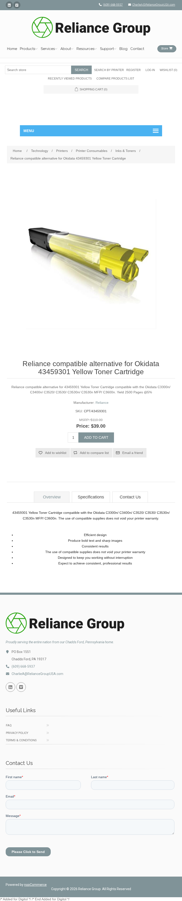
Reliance (102, 402)
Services (48, 49)
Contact (137, 49)
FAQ (9, 725)
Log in (150, 70)
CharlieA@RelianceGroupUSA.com (153, 4)
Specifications (91, 497)
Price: (83, 426)
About (65, 49)
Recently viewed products (70, 78)
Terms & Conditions (21, 740)
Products (27, 49)
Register (133, 70)
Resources (85, 49)
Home (12, 49)
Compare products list (115, 78)
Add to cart (96, 437)
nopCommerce (35, 885)
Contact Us (130, 497)
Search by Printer (109, 70)
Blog (123, 49)
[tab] (51, 497)
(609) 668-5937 (113, 4)
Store (164, 48)
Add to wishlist (55, 453)
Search (81, 70)
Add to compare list (94, 453)
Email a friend (132, 453)
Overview (52, 497)
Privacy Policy (17, 733)
